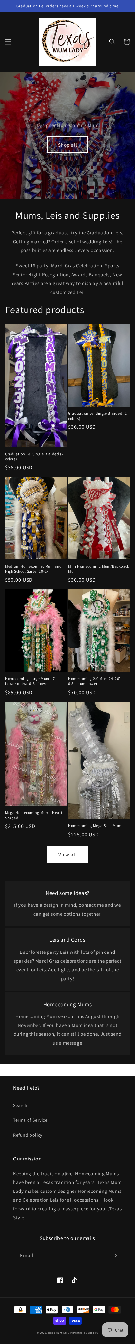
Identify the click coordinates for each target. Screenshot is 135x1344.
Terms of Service (30, 1120)
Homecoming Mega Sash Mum (94, 825)
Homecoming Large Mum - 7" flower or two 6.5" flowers (31, 681)
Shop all (67, 145)
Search (20, 1105)
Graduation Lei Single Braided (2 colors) (34, 456)
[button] (8, 42)
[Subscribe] (114, 1255)
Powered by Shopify (84, 1332)
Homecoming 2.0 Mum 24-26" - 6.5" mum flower (95, 681)
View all (67, 854)
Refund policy (27, 1135)
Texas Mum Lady (59, 1332)
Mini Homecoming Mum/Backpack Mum (98, 569)
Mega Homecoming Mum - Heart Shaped (33, 815)
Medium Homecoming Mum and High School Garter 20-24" (33, 569)
